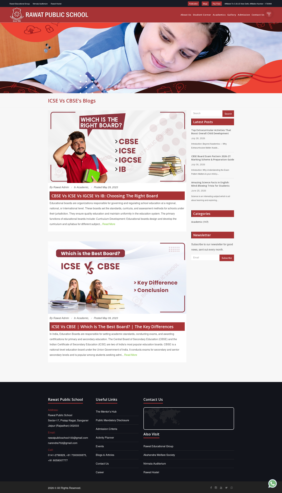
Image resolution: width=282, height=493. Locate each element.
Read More (108, 224)
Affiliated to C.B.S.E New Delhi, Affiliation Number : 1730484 (248, 3)
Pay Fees (216, 3)
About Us (186, 14)
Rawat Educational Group (19, 3)
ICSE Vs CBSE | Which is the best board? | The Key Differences (112, 326)
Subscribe (227, 257)
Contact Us (258, 14)
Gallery (231, 14)
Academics (219, 14)
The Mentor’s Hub (106, 411)
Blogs (205, 3)
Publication (193, 3)
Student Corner (202, 14)
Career (100, 472)
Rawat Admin (61, 187)
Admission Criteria (106, 429)
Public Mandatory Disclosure (112, 420)
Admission (244, 14)
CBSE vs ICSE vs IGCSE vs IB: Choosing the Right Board (105, 196)
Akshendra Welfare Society (159, 455)
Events (100, 446)
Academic (82, 187)
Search (228, 113)
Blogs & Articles (105, 455)
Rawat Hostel (56, 3)
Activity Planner (105, 437)
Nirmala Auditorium (40, 3)
